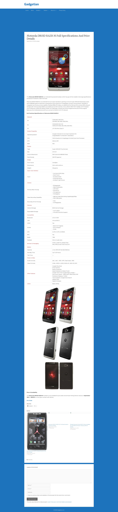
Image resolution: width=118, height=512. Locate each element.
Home (27, 10)
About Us (53, 10)
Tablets (45, 10)
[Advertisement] (59, 21)
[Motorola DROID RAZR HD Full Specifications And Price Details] (58, 418)
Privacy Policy (62, 10)
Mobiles (38, 10)
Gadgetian (31, 4)
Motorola (30, 459)
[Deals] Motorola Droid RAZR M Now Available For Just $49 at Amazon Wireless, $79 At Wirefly (80, 425)
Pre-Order (29, 400)
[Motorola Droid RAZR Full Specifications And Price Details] (37, 431)
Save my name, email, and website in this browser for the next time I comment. (49, 495)
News (32, 10)
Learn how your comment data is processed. (60, 502)
